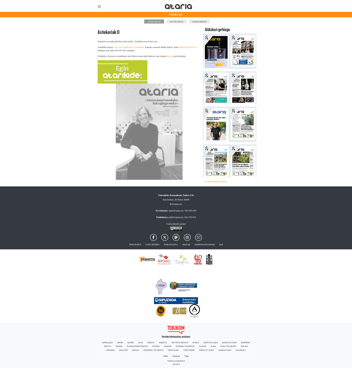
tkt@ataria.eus (176, 203)
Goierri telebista (185, 346)
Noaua (135, 350)
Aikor (120, 342)
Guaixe (202, 346)
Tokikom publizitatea (176, 361)
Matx (165, 356)
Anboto (163, 342)
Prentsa (176, 14)
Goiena (167, 346)
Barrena (245, 342)
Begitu (107, 346)
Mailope (123, 350)
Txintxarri (189, 350)
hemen (170, 56)
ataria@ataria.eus (176, 210)
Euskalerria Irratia (137, 346)
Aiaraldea (107, 342)
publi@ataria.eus (176, 217)
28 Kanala (241, 350)
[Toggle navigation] (99, 6)
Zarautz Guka (206, 350)
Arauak (186, 244)
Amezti (151, 342)
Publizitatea (171, 244)
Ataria (195, 342)
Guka (213, 346)
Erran (119, 346)
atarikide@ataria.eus (188, 47)
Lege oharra (153, 244)
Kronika (110, 350)
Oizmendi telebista (153, 350)
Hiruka (244, 346)
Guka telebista (228, 346)
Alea (140, 342)
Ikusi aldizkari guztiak (217, 181)
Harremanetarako (205, 244)
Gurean (176, 356)
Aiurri (130, 342)
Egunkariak (176, 21)
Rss (221, 244)
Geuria (156, 346)
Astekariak (154, 21)
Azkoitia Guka (229, 342)
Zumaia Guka (224, 350)
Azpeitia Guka (210, 342)
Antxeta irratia (179, 342)
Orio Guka (173, 350)
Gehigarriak (199, 21)
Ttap (186, 356)
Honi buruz (135, 244)
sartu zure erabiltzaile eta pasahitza (129, 47)
